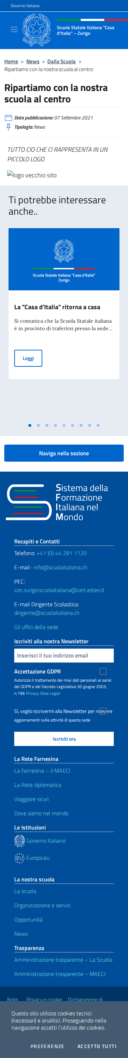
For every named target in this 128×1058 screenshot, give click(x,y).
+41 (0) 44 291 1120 (62, 553)
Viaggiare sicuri (31, 799)
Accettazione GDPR (37, 671)
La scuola (25, 891)
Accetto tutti (97, 1046)
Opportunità (28, 919)
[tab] (29, 425)
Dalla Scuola (61, 61)
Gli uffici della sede (36, 627)
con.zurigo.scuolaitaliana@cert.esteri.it (59, 590)
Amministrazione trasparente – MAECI (60, 974)
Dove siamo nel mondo (41, 813)
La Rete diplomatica (37, 784)
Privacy (32, 693)
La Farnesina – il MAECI (42, 770)
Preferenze (48, 1046)
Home (11, 61)
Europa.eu (37, 857)
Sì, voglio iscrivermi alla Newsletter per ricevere (63, 711)
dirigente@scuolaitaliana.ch (47, 612)
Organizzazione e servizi (42, 905)
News (32, 61)
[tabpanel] (64, 323)
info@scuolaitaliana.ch (60, 567)
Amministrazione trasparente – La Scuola (63, 959)
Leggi (32, 358)
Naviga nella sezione (64, 453)
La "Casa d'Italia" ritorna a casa (57, 307)
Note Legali (50, 693)
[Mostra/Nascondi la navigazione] (14, 29)
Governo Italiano (25, 5)
